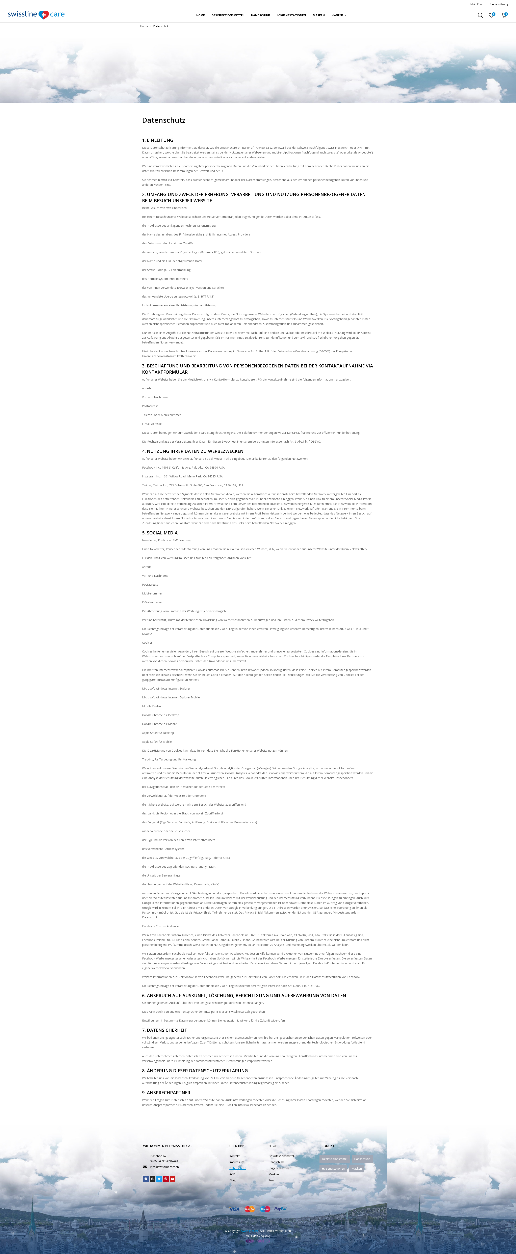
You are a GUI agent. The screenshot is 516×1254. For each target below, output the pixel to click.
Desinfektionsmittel (228, 15)
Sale (271, 1180)
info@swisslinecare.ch (164, 1167)
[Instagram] (152, 1179)
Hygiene (337, 15)
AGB (232, 1174)
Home (200, 15)
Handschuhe (260, 15)
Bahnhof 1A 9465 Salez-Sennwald (164, 1158)
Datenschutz (237, 1168)
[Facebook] (146, 1179)
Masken (319, 15)
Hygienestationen (291, 15)
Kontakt (234, 1156)
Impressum (236, 1162)
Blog (232, 1180)
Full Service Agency (258, 1235)
